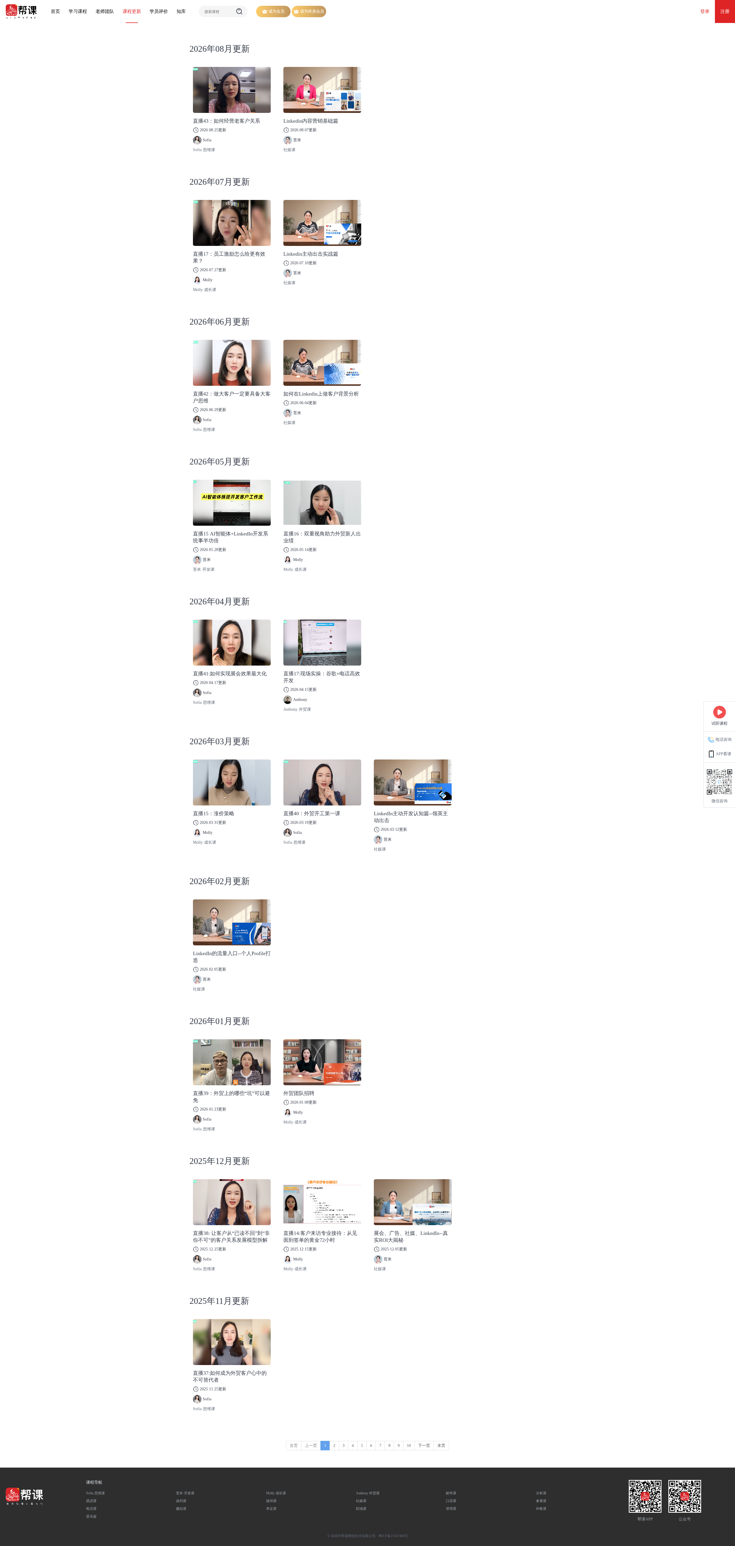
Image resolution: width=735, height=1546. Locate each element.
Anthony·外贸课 (297, 709)
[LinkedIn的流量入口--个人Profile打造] (232, 922)
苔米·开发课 (203, 569)
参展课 (541, 1501)
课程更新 (132, 11)
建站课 (181, 1509)
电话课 (91, 1509)
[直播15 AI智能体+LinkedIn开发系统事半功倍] (232, 503)
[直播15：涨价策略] (232, 782)
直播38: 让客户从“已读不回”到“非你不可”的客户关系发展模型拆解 (231, 1236)
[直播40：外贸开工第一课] (322, 782)
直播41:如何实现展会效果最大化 (230, 673)
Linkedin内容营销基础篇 (310, 121)
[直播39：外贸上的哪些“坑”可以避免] (232, 1062)
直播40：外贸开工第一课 (311, 813)
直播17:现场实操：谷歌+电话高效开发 (321, 677)
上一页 (311, 1445)
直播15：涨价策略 (213, 813)
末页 (441, 1445)
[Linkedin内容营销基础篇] (322, 90)
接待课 (271, 1501)
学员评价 (159, 11)
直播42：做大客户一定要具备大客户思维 (231, 397)
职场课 (361, 1509)
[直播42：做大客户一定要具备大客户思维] (232, 363)
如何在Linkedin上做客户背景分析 (321, 394)
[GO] (239, 11)
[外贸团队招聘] (322, 1062)
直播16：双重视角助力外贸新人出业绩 (322, 537)
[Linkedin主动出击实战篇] (322, 223)
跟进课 (91, 1501)
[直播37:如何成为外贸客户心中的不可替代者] (232, 1342)
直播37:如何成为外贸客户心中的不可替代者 (230, 1376)
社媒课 (289, 150)
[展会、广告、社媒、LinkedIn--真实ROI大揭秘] (413, 1202)
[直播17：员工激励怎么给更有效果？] (232, 223)
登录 (704, 11)
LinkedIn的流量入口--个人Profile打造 (232, 957)
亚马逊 (91, 1516)
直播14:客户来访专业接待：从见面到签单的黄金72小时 (320, 1236)
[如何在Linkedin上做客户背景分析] (322, 363)
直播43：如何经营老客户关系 (226, 121)
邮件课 (451, 1493)
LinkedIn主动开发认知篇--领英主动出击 (411, 817)
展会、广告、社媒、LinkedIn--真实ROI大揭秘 (411, 1236)
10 (409, 1445)
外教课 (541, 1509)
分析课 (541, 1493)
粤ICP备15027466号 (393, 1536)
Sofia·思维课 (204, 150)
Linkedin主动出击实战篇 (310, 254)
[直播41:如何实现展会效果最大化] (232, 643)
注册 (725, 11)
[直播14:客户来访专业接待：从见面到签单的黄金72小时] (322, 1202)
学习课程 (78, 11)
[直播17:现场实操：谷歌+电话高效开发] (322, 643)
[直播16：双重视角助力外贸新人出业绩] (322, 503)
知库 (181, 11)
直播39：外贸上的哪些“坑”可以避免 (231, 1096)
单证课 (271, 1509)
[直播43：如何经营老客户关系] (232, 90)
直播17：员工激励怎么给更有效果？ (229, 257)
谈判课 (181, 1501)
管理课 (451, 1509)
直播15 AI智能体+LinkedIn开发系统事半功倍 (230, 537)
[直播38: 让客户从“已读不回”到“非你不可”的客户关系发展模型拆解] (232, 1202)
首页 (55, 11)
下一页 (424, 1445)
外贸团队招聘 (298, 1093)
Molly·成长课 (204, 290)
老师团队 (105, 11)
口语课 (451, 1501)
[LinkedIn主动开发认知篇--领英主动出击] (413, 782)
